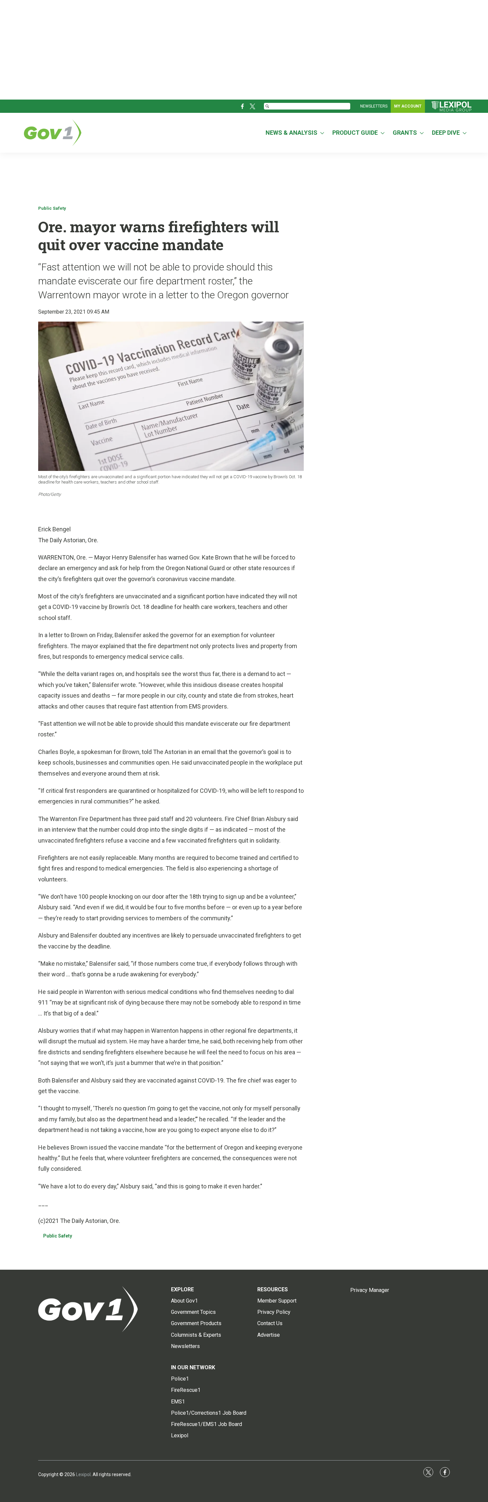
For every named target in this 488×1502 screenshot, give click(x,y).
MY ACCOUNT (408, 106)
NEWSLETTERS (373, 106)
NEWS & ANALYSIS (291, 132)
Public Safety (52, 208)
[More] (322, 133)
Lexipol (83, 1474)
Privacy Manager (369, 1290)
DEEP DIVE (446, 132)
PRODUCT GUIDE (355, 132)
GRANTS (405, 132)
